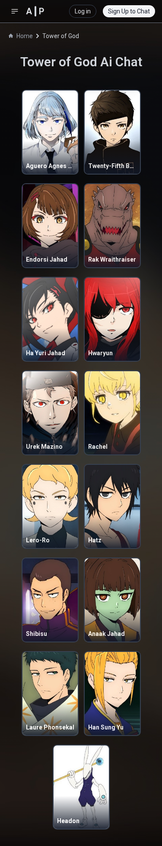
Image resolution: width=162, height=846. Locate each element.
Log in (83, 11)
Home (24, 35)
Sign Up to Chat (129, 11)
